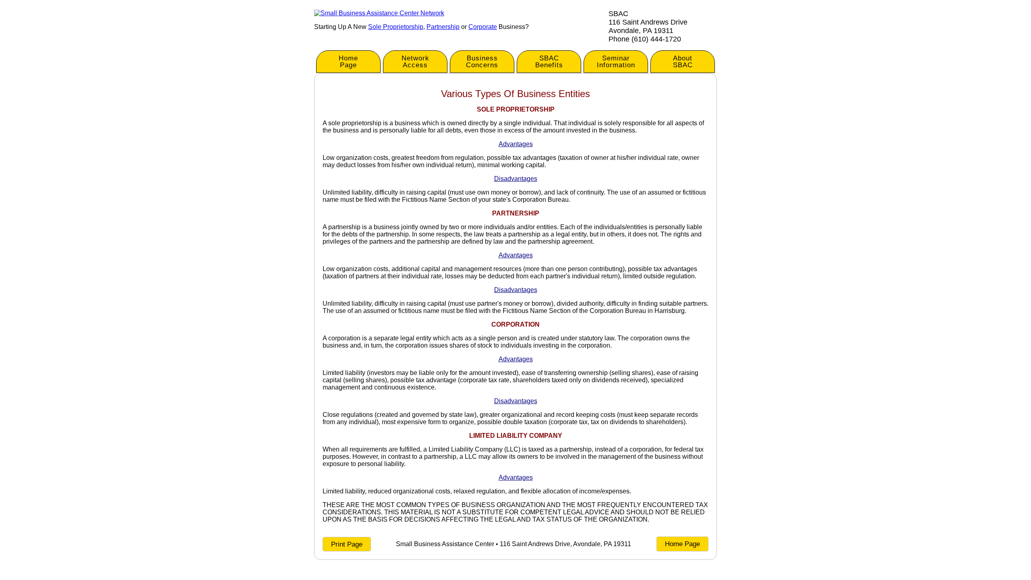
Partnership (443, 26)
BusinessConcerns (482, 61)
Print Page (346, 544)
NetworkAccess (415, 61)
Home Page (682, 544)
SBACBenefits (549, 61)
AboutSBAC (683, 61)
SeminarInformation (616, 61)
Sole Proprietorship (395, 26)
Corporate (482, 26)
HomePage (348, 61)
